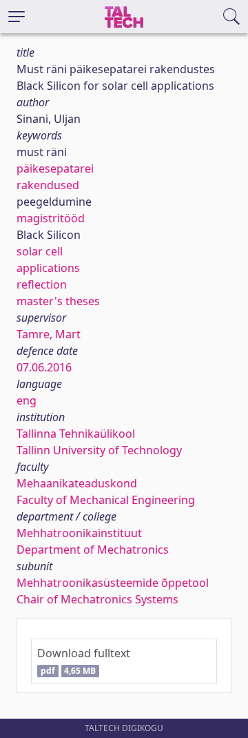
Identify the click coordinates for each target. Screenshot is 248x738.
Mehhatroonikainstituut (79, 533)
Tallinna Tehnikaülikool (76, 433)
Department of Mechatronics (93, 549)
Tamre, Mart (49, 334)
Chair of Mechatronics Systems (97, 599)
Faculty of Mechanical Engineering (106, 499)
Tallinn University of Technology (99, 450)
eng (27, 400)
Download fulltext (83, 661)
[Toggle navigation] (16, 16)
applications (48, 267)
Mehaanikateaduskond (77, 483)
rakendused (48, 185)
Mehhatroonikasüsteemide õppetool (113, 582)
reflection (42, 284)
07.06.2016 (44, 367)
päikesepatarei (55, 168)
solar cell (40, 251)
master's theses (58, 301)
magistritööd (51, 218)
